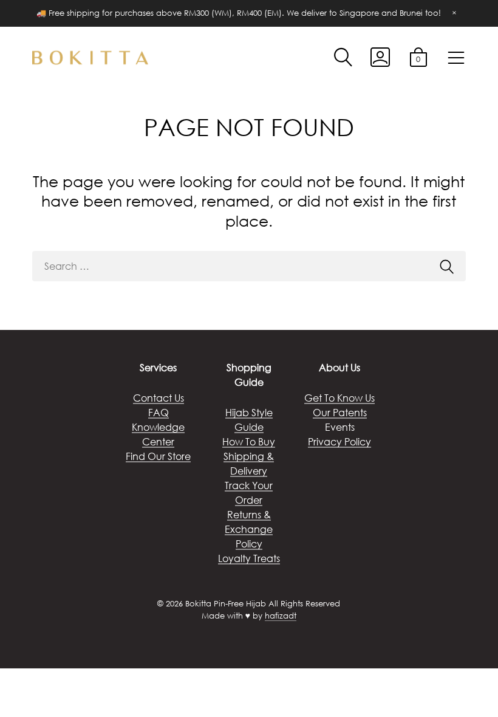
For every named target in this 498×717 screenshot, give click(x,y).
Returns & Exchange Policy (249, 529)
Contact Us (158, 397)
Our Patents (340, 412)
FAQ (158, 412)
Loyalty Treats (249, 558)
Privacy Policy (339, 441)
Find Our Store (158, 456)
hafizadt (280, 616)
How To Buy (248, 441)
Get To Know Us (339, 397)
